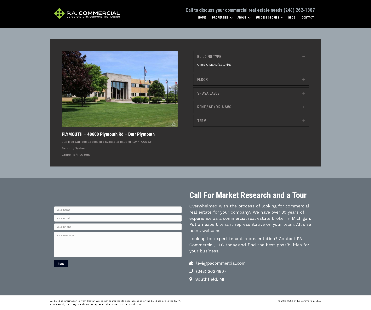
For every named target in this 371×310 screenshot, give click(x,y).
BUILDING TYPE (209, 56)
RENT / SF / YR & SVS (214, 107)
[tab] (251, 56)
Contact (308, 17)
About (241, 17)
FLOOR (202, 79)
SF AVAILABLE (208, 93)
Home (202, 17)
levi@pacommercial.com (221, 263)
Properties (220, 17)
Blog (291, 17)
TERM (201, 120)
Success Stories (267, 17)
